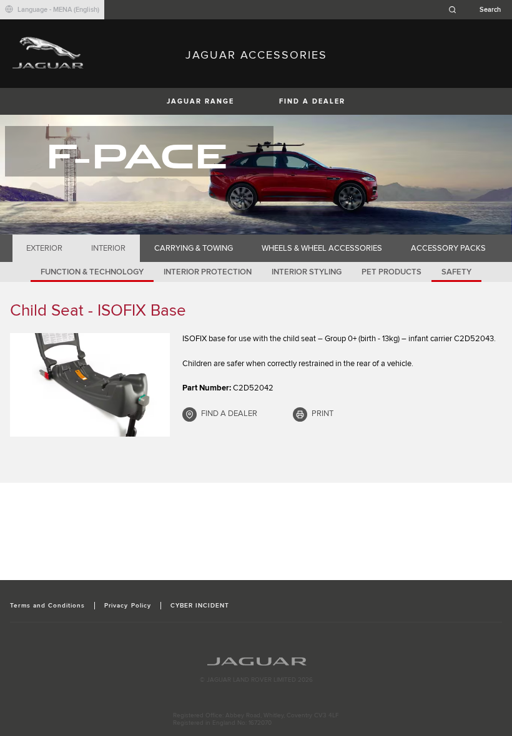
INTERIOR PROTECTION (208, 272)
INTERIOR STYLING (307, 272)
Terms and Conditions (47, 605)
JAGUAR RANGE (200, 101)
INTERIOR (108, 248)
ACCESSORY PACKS (448, 248)
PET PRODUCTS (391, 272)
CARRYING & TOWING (193, 248)
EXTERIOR (44, 248)
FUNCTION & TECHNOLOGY (92, 272)
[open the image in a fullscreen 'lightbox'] (90, 385)
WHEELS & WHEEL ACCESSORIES (322, 248)
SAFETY (456, 272)
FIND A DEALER (312, 101)
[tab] (44, 248)
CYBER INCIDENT (200, 605)
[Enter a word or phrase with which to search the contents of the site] (478, 9)
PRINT (322, 414)
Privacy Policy (127, 605)
